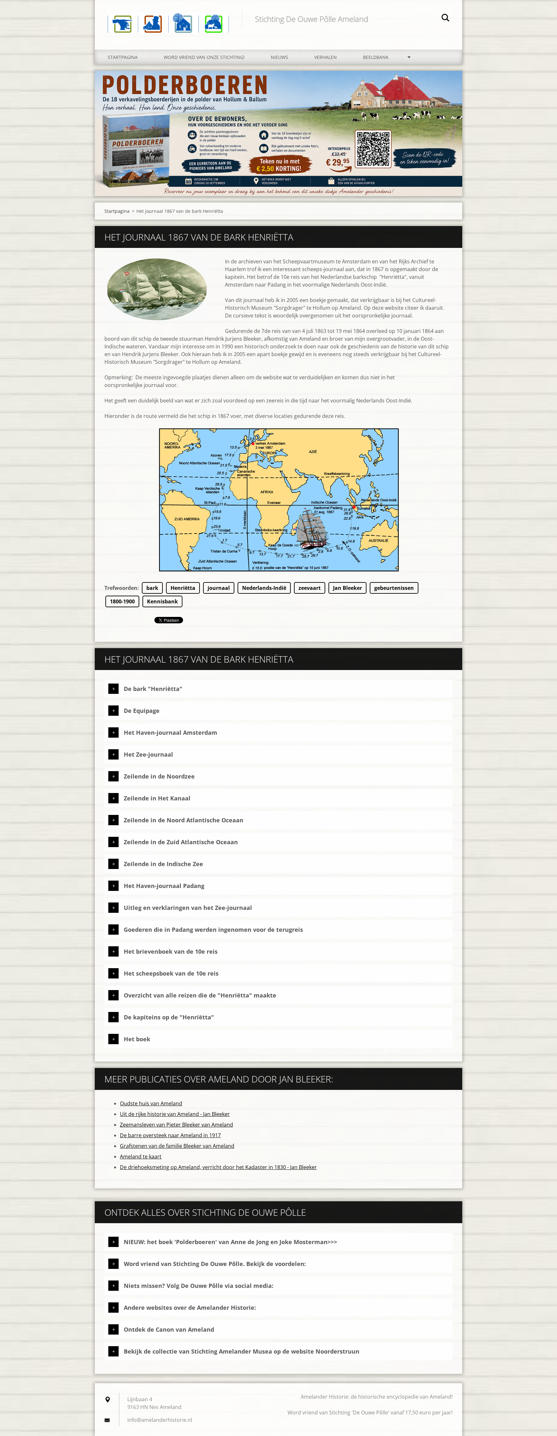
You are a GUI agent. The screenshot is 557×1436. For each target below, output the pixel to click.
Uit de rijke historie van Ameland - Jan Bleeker (175, 1114)
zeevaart (309, 587)
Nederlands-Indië (264, 587)
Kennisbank (162, 601)
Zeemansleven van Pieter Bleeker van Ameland (176, 1124)
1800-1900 (122, 601)
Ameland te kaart (140, 1156)
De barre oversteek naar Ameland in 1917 (170, 1135)
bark (152, 587)
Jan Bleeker (347, 587)
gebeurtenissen (394, 587)
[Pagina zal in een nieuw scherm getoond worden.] (157, 289)
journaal (219, 587)
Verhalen (325, 57)
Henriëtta (183, 587)
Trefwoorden (120, 587)
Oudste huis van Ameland (151, 1103)
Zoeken (445, 18)
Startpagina (123, 57)
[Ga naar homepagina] (168, 18)
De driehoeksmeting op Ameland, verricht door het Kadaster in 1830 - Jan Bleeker (218, 1167)
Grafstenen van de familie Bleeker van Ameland (177, 1145)
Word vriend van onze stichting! (204, 57)
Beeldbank (376, 57)
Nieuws (279, 57)
